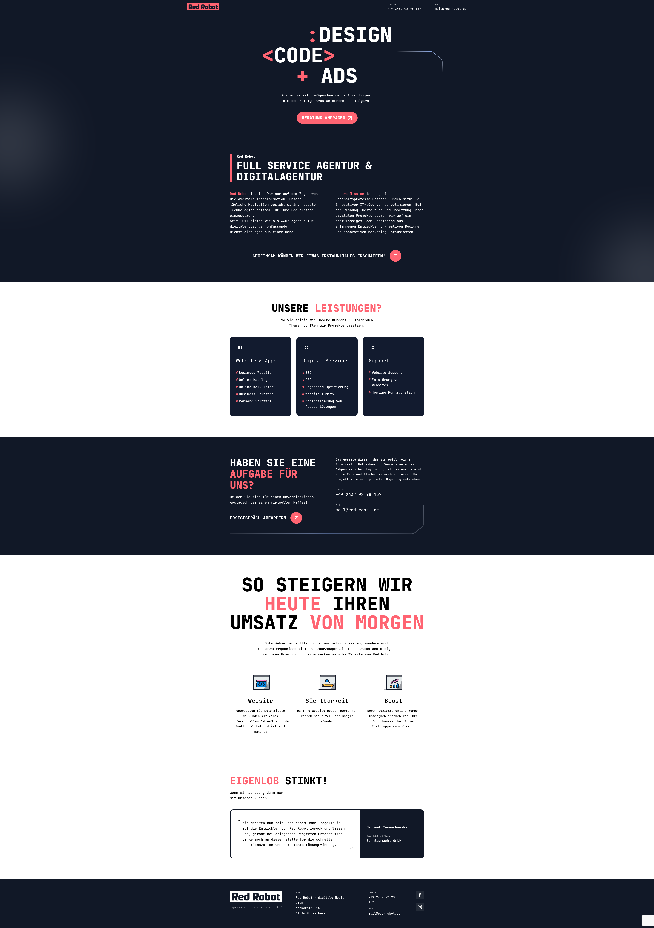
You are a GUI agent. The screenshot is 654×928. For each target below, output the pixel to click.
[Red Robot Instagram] (420, 907)
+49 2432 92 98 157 (404, 9)
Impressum (237, 907)
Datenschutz (261, 907)
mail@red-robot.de (451, 9)
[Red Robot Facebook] (420, 895)
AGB (279, 907)
